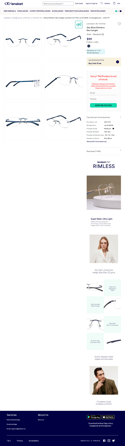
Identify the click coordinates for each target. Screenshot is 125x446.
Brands (27, 18)
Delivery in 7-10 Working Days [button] (93, 51)
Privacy (20, 441)
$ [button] (88, 39)
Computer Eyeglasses (40, 11)
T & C (9, 441)
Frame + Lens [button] (93, 42)
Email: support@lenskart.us (16, 429)
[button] (116, 11)
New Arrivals (10, 11)
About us (41, 420)
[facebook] (104, 441)
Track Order (79, 3)
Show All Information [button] (97, 141)
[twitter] (113, 441)
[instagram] (109, 441)
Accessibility (34, 441)
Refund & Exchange (13, 420)
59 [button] (90, 39)
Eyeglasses (22, 11)
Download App (12, 424)
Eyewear (7, 18)
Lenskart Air (37, 18)
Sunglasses (57, 11)
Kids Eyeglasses (98, 11)
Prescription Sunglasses (77, 11)
